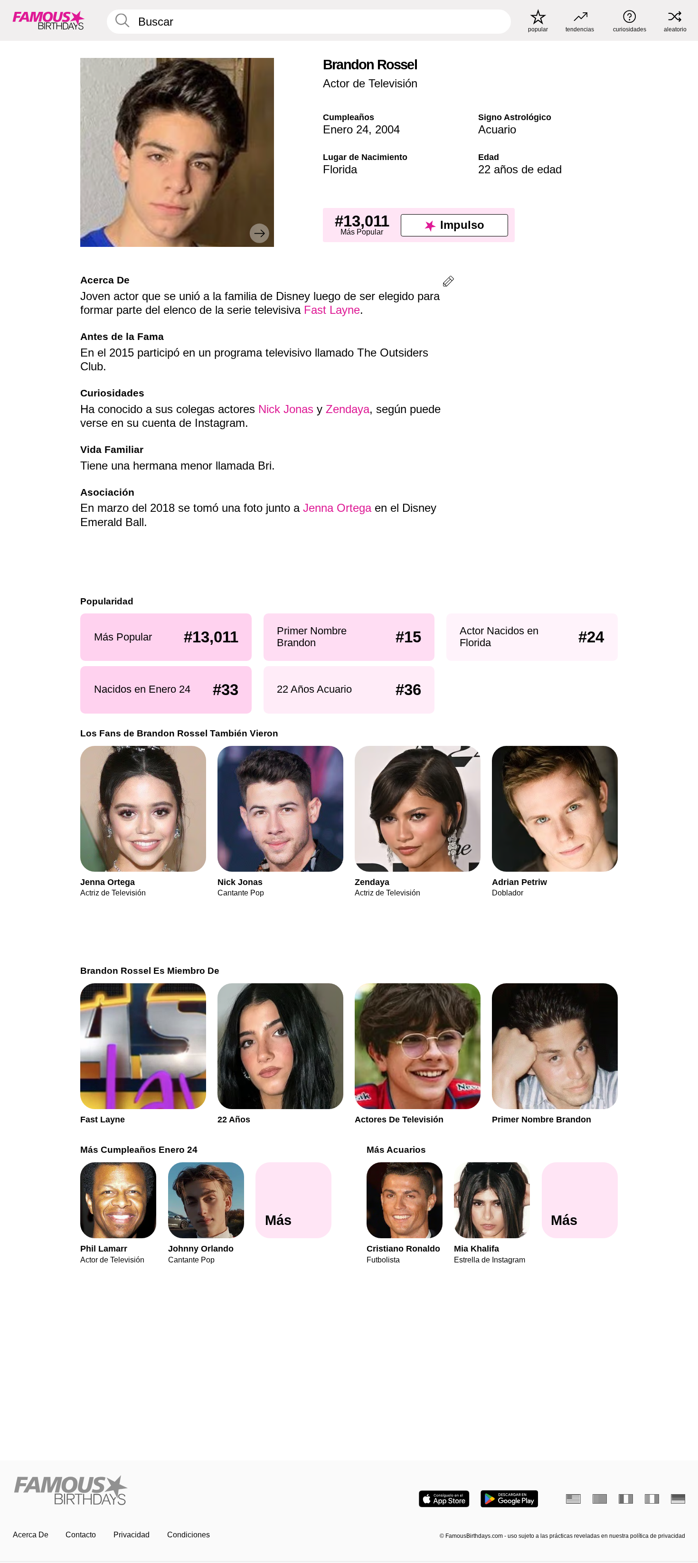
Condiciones (188, 1535)
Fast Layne (332, 309)
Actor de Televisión (370, 83)
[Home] (178, 1491)
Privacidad (131, 1535)
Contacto (81, 1535)
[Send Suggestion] (448, 283)
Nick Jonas (285, 409)
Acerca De (30, 1535)
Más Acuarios (396, 1150)
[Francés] (626, 1499)
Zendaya (347, 409)
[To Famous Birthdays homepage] (48, 20)
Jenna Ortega (337, 507)
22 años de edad (520, 169)
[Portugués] (600, 1499)
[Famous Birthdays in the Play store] (509, 1498)
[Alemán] (678, 1499)
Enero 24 (345, 129)
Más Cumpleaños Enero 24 (139, 1150)
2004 (387, 129)
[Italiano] (652, 1499)
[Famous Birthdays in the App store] (444, 1498)
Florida (340, 169)
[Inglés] (573, 1499)
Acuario (497, 129)
